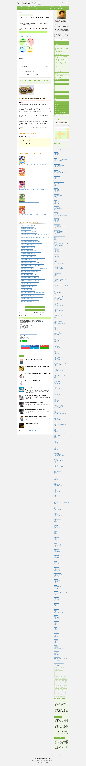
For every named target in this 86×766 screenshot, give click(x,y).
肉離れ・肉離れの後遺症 (58, 149)
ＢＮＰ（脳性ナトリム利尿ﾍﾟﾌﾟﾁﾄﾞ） (60, 696)
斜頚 (55, 360)
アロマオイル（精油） (57, 292)
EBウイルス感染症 (57, 183)
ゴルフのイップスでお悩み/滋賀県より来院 (28, 291)
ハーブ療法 (56, 358)
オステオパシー (56, 461)
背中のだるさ (65, 689)
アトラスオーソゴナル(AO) (59, 73)
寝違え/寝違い (56, 636)
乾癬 (55, 462)
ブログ (21, 8)
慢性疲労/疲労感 (57, 600)
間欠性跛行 (56, 291)
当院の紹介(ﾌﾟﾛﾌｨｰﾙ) (29, 6)
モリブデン (56, 495)
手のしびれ (56, 417)
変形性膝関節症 (56, 654)
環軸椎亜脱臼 (56, 219)
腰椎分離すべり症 (57, 189)
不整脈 (55, 200)
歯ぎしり (55, 161)
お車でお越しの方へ (58, 81)
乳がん (55, 314)
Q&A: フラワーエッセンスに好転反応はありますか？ (29, 240)
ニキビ (55, 429)
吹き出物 (55, 503)
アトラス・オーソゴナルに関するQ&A (60, 278)
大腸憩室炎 (56, 170)
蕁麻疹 (55, 327)
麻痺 (66, 692)
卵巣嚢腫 (55, 436)
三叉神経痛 (56, 624)
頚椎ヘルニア (56, 290)
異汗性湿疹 (60, 687)
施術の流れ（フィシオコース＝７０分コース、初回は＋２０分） (62, 60)
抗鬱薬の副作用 (56, 153)
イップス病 (56, 303)
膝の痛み (55, 653)
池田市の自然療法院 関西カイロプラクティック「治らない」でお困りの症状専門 (43, 760)
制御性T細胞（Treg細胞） (59, 676)
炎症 (66, 685)
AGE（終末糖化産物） (57, 509)
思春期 (66, 680)
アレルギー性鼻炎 (57, 407)
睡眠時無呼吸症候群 (57, 573)
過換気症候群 (56, 256)
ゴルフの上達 (56, 201)
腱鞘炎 (55, 339)
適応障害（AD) (56, 549)
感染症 (55, 342)
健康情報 (55, 520)
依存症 (55, 539)
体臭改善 (55, 177)
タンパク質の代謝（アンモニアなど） (60, 226)
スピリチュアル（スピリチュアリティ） (60, 592)
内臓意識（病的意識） (57, 171)
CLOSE (46, 66)
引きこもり (56, 522)
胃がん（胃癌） (56, 225)
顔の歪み (55, 623)
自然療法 (55, 510)
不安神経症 (56, 274)
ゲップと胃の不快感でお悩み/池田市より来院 (28, 283)
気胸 (55, 304)
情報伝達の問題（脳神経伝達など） (60, 405)
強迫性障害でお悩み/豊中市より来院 (27, 298)
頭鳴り (55, 275)
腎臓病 (55, 521)
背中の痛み (56, 640)
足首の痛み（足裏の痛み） (58, 660)
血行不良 (55, 497)
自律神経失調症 (56, 603)
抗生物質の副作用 (57, 484)
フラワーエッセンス (23, 352)
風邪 (55, 467)
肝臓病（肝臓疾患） (57, 551)
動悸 (55, 308)
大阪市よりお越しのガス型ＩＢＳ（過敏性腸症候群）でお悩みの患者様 (32, 292)
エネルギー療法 (56, 555)
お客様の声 (60, 6)
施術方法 (56, 68)
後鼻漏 (60, 680)
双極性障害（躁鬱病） (57, 166)
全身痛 (55, 622)
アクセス (40, 320)
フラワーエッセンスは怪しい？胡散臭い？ (28, 225)
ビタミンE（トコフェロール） (59, 515)
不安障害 (55, 261)
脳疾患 (55, 376)
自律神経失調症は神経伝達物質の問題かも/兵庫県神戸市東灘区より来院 (33, 279)
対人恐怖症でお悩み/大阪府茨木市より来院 (28, 247)
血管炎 (55, 260)
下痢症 (55, 328)
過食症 (55, 568)
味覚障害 (55, 533)
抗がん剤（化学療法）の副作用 (59, 426)
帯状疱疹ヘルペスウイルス (58, 321)
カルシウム (56, 154)
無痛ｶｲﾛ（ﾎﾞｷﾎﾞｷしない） (60, 51)
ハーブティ (60, 671)
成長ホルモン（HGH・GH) (58, 305)
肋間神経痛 (56, 639)
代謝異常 (55, 423)
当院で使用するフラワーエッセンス (30, 71)
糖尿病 (55, 437)
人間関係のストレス (57, 273)
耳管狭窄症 (56, 525)
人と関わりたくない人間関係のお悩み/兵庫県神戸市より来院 (31, 252)
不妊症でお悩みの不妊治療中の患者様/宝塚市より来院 (30, 301)
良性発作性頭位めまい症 (58, 232)
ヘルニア (55, 641)
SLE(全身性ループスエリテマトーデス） (60, 413)
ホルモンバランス (57, 527)
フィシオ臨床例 (57, 100)
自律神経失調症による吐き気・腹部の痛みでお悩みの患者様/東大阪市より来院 (34, 268)
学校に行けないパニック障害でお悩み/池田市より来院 (30, 295)
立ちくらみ (56, 393)
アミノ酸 (55, 390)
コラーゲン (56, 671)
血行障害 (55, 202)
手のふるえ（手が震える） (58, 545)
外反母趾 (55, 411)
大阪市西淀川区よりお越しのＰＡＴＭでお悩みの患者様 (30, 276)
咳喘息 (55, 209)
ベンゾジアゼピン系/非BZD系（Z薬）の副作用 (61, 502)
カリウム (55, 389)
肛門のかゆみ (57, 689)
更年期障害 (56, 581)
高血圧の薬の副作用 (57, 419)
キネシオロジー (56, 558)
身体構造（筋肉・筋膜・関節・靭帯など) (60, 215)
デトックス (56, 213)
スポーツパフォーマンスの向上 (59, 182)
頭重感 (55, 492)
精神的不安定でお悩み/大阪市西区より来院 (28, 246)
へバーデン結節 (56, 206)
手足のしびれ (56, 633)
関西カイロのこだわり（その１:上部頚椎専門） (61, 49)
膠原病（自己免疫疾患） (58, 586)
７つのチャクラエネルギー (58, 370)
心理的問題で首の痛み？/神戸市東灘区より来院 (28, 228)
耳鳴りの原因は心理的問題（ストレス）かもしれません (30, 300)
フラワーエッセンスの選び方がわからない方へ (29, 233)
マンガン (55, 473)
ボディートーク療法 (58, 77)
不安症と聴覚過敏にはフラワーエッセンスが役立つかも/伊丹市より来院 (33, 258)
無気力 (55, 552)
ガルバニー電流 (56, 412)
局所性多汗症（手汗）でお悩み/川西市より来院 (28, 250)
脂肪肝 (55, 244)
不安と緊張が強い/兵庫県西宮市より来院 (27, 227)
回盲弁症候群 (56, 203)
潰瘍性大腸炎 (56, 185)
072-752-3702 (64, 2)
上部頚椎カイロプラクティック (59, 406)
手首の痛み (56, 629)
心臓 (63, 680)
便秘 (55, 606)
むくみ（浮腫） (56, 599)
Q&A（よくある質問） (58, 94)
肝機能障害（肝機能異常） (58, 333)
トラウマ (27, 352)
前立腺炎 (65, 676)
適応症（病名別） (52, 8)
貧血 (55, 184)
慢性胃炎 (55, 468)
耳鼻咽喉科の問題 (57, 570)
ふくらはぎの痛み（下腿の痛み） (59, 195)
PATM (55, 372)
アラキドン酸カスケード (58, 669)
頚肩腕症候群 (56, 369)
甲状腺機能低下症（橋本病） (59, 612)
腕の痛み (55, 248)
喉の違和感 (56, 479)
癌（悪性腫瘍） (56, 563)
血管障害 (55, 556)
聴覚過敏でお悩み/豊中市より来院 (26, 288)
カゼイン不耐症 (56, 340)
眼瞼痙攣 (55, 430)
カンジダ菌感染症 (57, 438)
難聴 (55, 317)
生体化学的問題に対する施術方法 (59, 354)
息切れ (55, 474)
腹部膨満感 (56, 420)
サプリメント (56, 254)
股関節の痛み (56, 651)
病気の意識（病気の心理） (58, 267)
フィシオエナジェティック (29, 312)
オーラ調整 (56, 255)
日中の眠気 (56, 191)
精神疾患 (55, 377)
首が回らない (56, 414)
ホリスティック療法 (59, 71)
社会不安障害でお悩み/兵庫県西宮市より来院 (28, 253)
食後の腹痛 (60, 692)
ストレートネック (57, 224)
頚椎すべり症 (56, 628)
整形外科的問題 (56, 617)
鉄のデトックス (56, 197)
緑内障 (55, 508)
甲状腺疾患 (56, 477)
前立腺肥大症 (56, 336)
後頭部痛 (55, 472)
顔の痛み (55, 281)
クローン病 (56, 365)
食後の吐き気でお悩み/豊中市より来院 (27, 267)
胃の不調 (55, 425)
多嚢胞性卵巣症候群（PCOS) (59, 245)
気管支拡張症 (67, 683)
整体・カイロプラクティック (59, 348)
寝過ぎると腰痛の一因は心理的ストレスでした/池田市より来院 (36, 395)
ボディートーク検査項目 (58, 208)
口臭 (55, 507)
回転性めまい (56, 334)
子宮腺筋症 (65, 678)
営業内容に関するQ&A (57, 364)
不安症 (55, 561)
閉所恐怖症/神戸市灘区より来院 (26, 230)
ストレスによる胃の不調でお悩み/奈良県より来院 (29, 285)
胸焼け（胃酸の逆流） (57, 384)
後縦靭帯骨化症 (56, 646)
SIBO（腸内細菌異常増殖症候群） (59, 165)
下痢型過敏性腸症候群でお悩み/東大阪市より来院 (29, 274)
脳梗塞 (55, 550)
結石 (55, 546)
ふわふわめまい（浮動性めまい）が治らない (29, 430)
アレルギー (56, 562)
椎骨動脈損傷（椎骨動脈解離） (59, 683)
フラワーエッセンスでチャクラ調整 (27, 244)
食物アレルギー (56, 353)
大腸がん (55, 450)
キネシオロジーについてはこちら (26, 36)
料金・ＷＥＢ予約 (44, 6)
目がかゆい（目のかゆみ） (58, 486)
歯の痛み (55, 534)
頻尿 (55, 448)
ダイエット (56, 591)
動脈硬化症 (56, 418)
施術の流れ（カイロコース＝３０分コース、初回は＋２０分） (62, 57)
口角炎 (55, 483)
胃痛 (55, 311)
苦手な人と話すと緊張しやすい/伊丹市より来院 (28, 231)
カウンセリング (56, 593)
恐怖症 (55, 478)
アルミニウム (65, 669)
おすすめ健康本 (56, 251)
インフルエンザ (56, 335)
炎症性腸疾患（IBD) (57, 164)
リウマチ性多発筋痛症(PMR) (58, 268)
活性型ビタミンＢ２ (58, 685)
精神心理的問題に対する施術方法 (59, 263)
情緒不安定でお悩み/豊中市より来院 (27, 273)
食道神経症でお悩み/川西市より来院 (27, 249)
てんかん (55, 540)
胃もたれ (55, 167)
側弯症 (55, 645)
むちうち (55, 214)
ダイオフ (55, 269)
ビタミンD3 (56, 501)
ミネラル (55, 329)
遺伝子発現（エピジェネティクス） (60, 323)
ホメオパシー (56, 538)
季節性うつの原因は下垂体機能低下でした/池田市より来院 (30, 241)
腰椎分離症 (56, 402)
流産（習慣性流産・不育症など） (59, 236)
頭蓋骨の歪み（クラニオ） (58, 401)
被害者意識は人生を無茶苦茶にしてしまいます (28, 261)
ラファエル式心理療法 (57, 272)
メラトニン (56, 395)
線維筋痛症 (56, 449)
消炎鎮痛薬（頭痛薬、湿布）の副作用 (60, 279)
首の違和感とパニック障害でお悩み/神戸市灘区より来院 (30, 280)
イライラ (55, 498)
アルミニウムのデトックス (58, 310)
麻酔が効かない (57, 694)
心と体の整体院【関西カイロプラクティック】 (28, 334)
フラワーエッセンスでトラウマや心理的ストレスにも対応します (35, 69)
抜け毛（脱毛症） (57, 207)
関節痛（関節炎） (57, 657)
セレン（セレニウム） (57, 179)
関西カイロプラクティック (25, 329)
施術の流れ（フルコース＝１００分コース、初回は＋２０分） (62, 63)
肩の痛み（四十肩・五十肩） (59, 359)
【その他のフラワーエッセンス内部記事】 (31, 74)
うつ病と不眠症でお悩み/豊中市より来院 (32, 423)
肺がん (61, 689)
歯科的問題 (56, 588)
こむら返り (66, 667)
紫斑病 (55, 345)
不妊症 (55, 585)
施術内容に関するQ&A (57, 280)
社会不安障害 (56, 218)
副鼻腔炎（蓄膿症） (57, 569)
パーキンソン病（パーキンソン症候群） (60, 432)
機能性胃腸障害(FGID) (58, 298)
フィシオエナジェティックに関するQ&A (60, 159)
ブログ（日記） (56, 665)
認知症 (55, 459)
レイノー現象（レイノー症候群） (59, 357)
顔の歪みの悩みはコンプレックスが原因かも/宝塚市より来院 (31, 270)
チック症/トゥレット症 (58, 480)
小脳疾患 (55, 155)
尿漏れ (55, 242)
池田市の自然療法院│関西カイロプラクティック (29, 4)
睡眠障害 (55, 239)
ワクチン (55, 396)
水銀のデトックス (57, 383)
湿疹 (55, 238)
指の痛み (55, 634)
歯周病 (55, 526)
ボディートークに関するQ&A (59, 296)
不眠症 (55, 604)
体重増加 (60, 674)
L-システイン (57, 667)
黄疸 (61, 694)
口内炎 (55, 293)
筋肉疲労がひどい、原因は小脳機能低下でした (30, 431)
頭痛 (28, 8)
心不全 (55, 447)
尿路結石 (55, 262)
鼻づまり (55, 504)
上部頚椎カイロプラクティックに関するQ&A (61, 408)
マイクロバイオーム (57, 519)
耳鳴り (55, 611)
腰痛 (36, 8)
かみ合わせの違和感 (57, 471)
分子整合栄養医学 (57, 441)
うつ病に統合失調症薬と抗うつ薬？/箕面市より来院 (29, 259)
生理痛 (55, 582)
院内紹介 (56, 46)
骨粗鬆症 (55, 227)
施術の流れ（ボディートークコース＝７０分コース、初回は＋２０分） (62, 66)
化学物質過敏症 (56, 597)
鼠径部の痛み (56, 220)
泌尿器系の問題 (56, 567)
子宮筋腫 (55, 387)
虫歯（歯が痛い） (57, 435)
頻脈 (55, 399)
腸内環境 (55, 196)
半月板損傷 (56, 257)
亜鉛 (55, 371)
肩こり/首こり (45, 8)
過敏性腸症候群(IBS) (57, 576)
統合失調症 (56, 594)
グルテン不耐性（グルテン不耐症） (60, 375)
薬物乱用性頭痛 (56, 400)
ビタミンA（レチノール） (58, 485)
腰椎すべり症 (56, 341)
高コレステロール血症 (57, 266)
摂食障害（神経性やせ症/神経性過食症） (60, 424)
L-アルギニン (56, 194)
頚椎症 (55, 627)
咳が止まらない (57, 678)
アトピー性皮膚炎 (57, 230)
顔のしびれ (56, 692)
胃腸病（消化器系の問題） (58, 574)
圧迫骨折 (62, 678)
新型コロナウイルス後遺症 (58, 284)
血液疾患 (55, 302)
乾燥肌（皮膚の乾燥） (57, 381)
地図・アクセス (36, 6)
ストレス (30, 352)
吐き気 (55, 528)
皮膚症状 (55, 598)
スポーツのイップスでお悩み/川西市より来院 (28, 256)
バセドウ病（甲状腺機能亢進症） (59, 231)
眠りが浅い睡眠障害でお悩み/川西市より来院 (28, 255)
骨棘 (64, 692)
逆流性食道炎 (56, 575)
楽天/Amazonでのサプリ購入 (59, 114)
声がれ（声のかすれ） (57, 456)
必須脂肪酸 (56, 152)
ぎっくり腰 (56, 443)
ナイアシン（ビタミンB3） (58, 466)
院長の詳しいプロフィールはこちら (60, 36)
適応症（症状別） (60, 8)
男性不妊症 (56, 366)
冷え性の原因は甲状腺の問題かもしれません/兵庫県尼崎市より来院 (32, 297)
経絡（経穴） (56, 221)
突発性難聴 (56, 615)
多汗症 (55, 233)
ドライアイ (56, 188)
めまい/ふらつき (57, 610)
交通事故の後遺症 (57, 618)
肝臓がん (55, 158)
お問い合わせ (53, 6)
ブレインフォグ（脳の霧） (58, 299)
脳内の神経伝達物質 (57, 491)
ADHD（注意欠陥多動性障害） (59, 455)
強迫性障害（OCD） (57, 297)
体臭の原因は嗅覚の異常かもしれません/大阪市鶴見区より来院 (31, 262)
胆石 (55, 351)
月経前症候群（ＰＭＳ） (58, 580)
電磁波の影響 (56, 346)
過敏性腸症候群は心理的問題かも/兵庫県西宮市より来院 (30, 277)
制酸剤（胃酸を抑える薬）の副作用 (60, 363)
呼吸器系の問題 (56, 537)
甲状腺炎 (56, 687)
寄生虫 (55, 322)
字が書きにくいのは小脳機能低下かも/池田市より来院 (30, 282)
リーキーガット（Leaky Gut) (59, 460)
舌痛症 (55, 490)
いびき (55, 382)
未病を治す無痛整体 (59, 54)
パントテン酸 (56, 378)
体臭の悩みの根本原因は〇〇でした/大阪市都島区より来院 (30, 265)
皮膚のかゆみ (56, 309)
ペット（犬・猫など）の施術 (59, 663)
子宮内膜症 (56, 326)
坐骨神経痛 (56, 647)
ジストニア (56, 514)
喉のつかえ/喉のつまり (58, 516)
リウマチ (55, 587)
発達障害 (55, 532)
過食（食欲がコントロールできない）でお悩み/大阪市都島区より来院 (32, 264)
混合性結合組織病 (57, 453)
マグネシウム (56, 444)
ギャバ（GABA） (57, 176)
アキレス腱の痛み (57, 190)
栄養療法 (55, 496)
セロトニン (56, 320)
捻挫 (55, 352)
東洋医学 (55, 664)
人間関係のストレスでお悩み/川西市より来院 (28, 289)
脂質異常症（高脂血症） (58, 394)
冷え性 (55, 605)
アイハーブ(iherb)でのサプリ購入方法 (60, 112)
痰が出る (55, 178)
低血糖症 (55, 330)
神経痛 (55, 148)
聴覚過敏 (55, 531)
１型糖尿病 (56, 212)
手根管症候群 (56, 249)
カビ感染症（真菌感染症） (58, 160)
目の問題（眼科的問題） (58, 454)
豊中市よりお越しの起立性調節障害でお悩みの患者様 (30, 271)
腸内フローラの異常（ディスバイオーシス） (61, 243)
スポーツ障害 (56, 621)
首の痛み (55, 635)
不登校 (55, 513)
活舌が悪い (63, 685)
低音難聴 (56, 674)
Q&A (55, 287)
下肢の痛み (56, 652)
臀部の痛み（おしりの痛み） (59, 648)
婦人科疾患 (56, 579)
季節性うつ (56, 680)
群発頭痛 (55, 237)
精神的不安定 (56, 557)
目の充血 (64, 687)
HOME (21, 6)
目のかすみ (56, 250)
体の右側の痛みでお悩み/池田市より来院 (27, 286)
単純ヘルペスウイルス (57, 388)
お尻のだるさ (62, 667)
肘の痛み (55, 630)
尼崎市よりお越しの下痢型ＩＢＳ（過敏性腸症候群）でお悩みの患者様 (32, 294)
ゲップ (55, 489)
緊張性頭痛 (56, 442)
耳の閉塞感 (56, 431)
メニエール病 (56, 609)
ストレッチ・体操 (57, 347)
